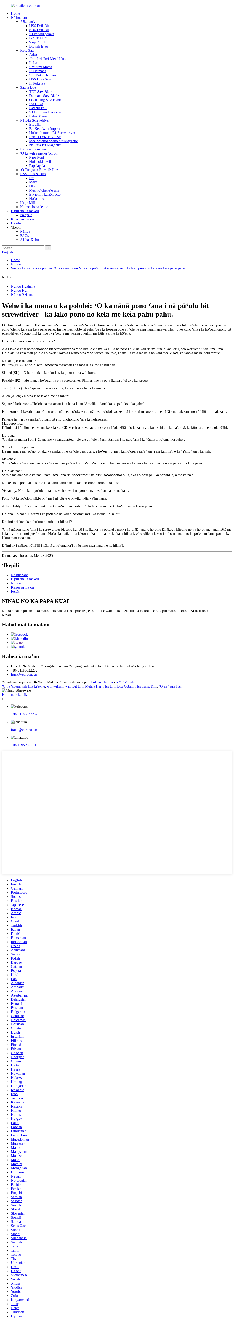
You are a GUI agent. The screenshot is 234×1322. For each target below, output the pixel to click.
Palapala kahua (102, 682)
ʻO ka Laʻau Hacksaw (45, 112)
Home (15, 13)
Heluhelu (17, 223)
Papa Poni (36, 157)
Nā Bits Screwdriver (35, 120)
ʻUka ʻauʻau (28, 22)
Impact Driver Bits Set (45, 137)
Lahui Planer (38, 116)
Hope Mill (27, 203)
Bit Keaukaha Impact (44, 129)
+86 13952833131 (24, 745)
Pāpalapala (37, 166)
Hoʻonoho (36, 198)
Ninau (6, 615)
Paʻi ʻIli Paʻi (38, 108)
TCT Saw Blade (41, 91)
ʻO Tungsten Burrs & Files (39, 170)
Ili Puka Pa (37, 83)
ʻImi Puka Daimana (43, 75)
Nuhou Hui (19, 290)
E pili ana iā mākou (25, 211)
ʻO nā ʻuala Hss (170, 686)
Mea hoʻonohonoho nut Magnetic (53, 141)
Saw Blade (28, 87)
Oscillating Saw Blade (45, 100)
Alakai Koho (29, 240)
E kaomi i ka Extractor (45, 194)
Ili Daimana (37, 71)
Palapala (26, 215)
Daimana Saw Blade (44, 96)
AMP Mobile (125, 682)
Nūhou (25, 231)
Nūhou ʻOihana (22, 294)
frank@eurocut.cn (24, 674)
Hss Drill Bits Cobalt (118, 686)
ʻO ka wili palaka (41, 34)
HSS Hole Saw (40, 79)
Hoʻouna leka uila (15, 694)
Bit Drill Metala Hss (86, 686)
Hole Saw (27, 50)
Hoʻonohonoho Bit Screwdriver (52, 133)
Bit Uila (35, 124)
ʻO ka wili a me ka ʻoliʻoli (38, 153)
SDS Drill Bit (39, 30)
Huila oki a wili (40, 161)
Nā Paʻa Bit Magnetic (45, 145)
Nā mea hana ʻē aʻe (34, 207)
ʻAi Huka (36, 104)
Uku (32, 186)
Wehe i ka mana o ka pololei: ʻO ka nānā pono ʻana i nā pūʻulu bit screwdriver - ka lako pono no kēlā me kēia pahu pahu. (98, 268)
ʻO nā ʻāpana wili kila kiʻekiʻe (23, 686)
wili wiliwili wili (59, 686)
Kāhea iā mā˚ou (22, 219)
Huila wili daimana (34, 149)
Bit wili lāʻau (38, 46)
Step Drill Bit (38, 42)
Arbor (33, 54)
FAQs (24, 235)
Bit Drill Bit (37, 38)
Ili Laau (34, 63)
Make (33, 182)
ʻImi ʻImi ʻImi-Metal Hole (47, 59)
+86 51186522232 (24, 714)
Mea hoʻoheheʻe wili (44, 190)
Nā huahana (19, 17)
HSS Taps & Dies (33, 174)
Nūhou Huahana (23, 286)
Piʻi (31, 178)
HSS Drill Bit (39, 26)
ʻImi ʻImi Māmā (40, 67)
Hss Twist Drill (146, 686)
